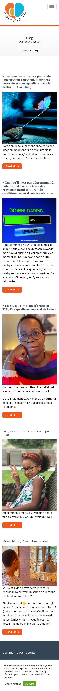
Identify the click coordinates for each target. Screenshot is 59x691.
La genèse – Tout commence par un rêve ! (28, 433)
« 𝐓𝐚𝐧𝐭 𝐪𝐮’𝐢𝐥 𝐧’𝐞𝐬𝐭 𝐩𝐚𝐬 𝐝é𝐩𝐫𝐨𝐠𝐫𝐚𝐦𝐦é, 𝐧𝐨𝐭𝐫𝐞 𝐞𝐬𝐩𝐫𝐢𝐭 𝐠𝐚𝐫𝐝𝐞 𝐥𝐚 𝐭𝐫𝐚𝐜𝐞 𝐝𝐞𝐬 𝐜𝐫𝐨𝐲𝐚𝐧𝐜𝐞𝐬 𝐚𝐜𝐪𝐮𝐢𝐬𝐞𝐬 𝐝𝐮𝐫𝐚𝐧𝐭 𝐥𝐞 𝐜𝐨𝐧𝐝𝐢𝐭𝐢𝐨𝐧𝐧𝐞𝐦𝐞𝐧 (28, 187)
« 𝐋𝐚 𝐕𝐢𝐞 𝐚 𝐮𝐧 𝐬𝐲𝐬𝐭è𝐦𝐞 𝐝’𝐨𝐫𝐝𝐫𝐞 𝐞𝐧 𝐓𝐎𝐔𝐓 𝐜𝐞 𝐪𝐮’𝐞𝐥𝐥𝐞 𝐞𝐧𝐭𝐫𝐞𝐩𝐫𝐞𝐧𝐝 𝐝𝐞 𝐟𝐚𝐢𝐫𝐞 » (29, 307)
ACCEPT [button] (29, 683)
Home (24, 50)
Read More (12, 166)
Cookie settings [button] (13, 683)
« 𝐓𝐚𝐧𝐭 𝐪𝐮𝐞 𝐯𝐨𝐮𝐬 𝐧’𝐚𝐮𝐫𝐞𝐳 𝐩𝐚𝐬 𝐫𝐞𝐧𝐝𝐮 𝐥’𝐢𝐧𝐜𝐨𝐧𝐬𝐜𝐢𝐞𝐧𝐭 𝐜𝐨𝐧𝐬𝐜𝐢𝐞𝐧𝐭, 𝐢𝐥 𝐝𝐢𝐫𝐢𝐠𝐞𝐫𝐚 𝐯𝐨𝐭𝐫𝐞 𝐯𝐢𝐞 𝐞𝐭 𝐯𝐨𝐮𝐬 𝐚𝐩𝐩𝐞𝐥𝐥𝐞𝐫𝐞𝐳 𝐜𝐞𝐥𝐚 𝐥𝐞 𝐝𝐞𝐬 (26, 81)
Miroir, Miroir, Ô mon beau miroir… (26, 541)
